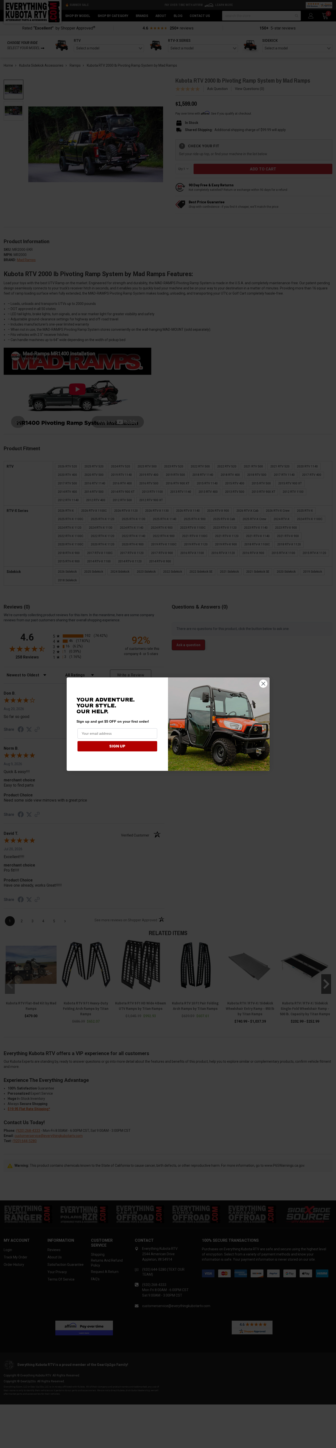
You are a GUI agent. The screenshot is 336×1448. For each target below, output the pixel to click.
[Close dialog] (263, 683)
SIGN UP (117, 746)
